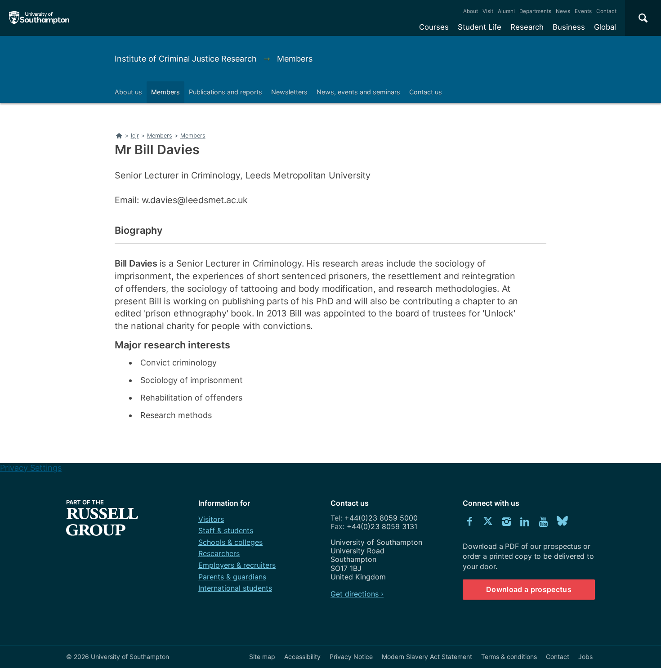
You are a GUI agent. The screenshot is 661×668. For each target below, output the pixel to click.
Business (569, 26)
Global (605, 26)
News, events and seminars (358, 92)
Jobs (585, 656)
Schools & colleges (230, 542)
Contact (606, 11)
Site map (262, 656)
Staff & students (225, 530)
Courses (434, 26)
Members (295, 58)
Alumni (506, 11)
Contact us (425, 92)
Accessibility (302, 656)
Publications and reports (225, 92)
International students (235, 587)
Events (583, 11)
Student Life (479, 26)
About (470, 11)
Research (527, 26)
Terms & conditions (509, 656)
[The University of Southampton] (39, 18)
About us (128, 92)
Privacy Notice (351, 656)
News (563, 11)
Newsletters (289, 92)
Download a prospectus (529, 589)
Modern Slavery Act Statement (427, 656)
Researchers (219, 553)
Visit (487, 11)
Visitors (211, 519)
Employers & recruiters (237, 565)
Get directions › (357, 593)
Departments (535, 11)
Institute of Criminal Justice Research (187, 58)
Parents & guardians (232, 576)
